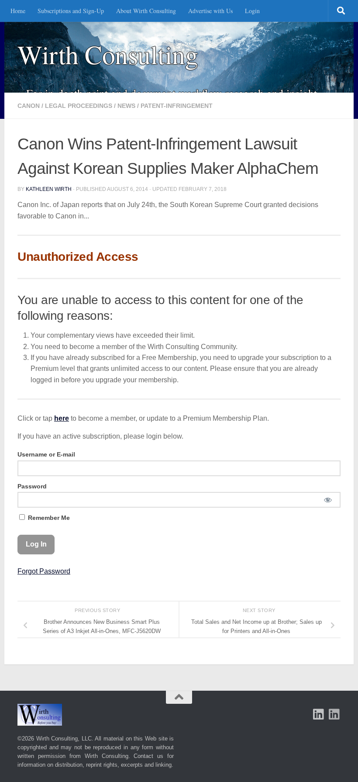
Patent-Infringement (177, 105)
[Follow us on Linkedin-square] (319, 714)
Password (32, 486)
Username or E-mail (46, 454)
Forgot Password (43, 571)
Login (252, 11)
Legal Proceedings (78, 105)
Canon (28, 105)
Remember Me (48, 517)
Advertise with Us (210, 11)
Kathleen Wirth (49, 189)
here (61, 418)
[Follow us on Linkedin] (334, 714)
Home (17, 11)
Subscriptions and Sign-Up (71, 11)
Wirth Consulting (107, 54)
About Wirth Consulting (146, 11)
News (126, 105)
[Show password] (328, 500)
